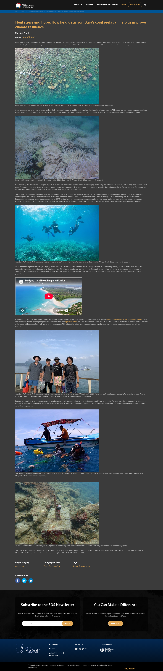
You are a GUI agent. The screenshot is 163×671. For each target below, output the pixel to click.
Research (89, 5)
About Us (78, 5)
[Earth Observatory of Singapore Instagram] (80, 649)
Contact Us (53, 645)
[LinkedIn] (31, 580)
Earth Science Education (107, 5)
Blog (27, 11)
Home (16, 11)
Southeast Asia (54, 566)
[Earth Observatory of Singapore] (24, 4)
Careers (52, 649)
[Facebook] (18, 580)
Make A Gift (135, 5)
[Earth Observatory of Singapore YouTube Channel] (76, 649)
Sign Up (67, 623)
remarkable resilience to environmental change (124, 319)
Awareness (19, 566)
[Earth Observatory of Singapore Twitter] (83, 649)
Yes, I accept (129, 669)
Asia (45, 566)
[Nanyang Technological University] (106, 650)
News (123, 5)
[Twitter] (25, 580)
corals (88, 566)
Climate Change (79, 566)
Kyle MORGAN (29, 37)
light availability (71, 322)
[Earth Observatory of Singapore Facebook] (86, 649)
